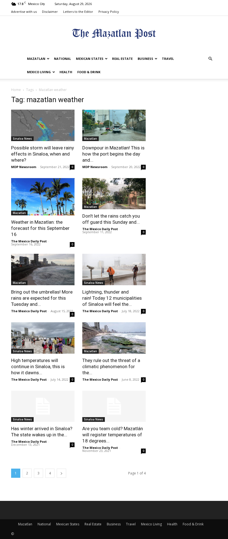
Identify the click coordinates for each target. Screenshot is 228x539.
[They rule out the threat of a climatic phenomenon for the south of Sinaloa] (114, 338)
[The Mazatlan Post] (114, 34)
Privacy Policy (108, 11)
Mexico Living (39, 72)
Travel (168, 58)
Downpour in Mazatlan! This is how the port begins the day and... (113, 154)
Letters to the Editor (78, 11)
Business (145, 58)
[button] (210, 58)
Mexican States (89, 58)
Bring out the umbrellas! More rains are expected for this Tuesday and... (42, 298)
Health (66, 72)
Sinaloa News (22, 139)
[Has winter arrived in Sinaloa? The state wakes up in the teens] (43, 406)
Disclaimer (50, 11)
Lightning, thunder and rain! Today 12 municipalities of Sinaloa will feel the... (112, 298)
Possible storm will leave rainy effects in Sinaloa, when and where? (42, 154)
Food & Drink (88, 72)
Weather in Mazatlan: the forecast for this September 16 (40, 228)
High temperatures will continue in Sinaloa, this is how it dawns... (38, 366)
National (62, 58)
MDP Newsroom (23, 167)
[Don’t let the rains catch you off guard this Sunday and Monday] (114, 194)
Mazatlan (36, 58)
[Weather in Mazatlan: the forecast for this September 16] (43, 197)
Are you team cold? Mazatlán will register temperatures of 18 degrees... (112, 435)
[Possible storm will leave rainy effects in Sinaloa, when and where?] (43, 125)
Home (16, 89)
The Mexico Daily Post (29, 241)
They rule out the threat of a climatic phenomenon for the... (111, 366)
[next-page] (61, 473)
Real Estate (122, 58)
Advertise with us (24, 11)
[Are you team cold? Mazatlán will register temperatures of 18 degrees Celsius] (114, 406)
